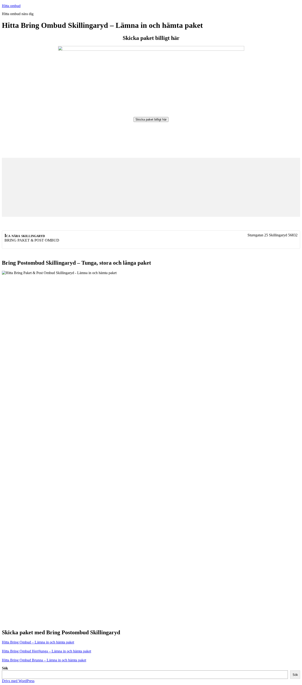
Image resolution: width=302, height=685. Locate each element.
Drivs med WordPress (18, 681)
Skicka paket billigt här (151, 119)
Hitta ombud (11, 6)
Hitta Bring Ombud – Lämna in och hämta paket (38, 642)
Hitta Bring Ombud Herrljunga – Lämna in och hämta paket (46, 651)
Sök (5, 668)
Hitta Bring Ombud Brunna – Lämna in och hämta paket (44, 660)
